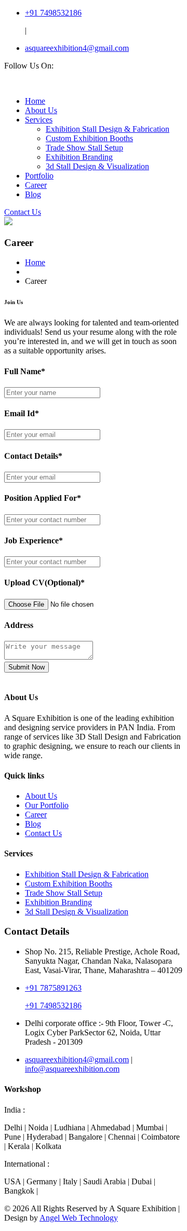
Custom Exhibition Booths (89, 138)
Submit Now (26, 667)
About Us (41, 110)
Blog (33, 194)
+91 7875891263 (53, 987)
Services (38, 119)
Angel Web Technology (78, 1217)
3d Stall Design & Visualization (97, 166)
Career (36, 185)
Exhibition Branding (79, 157)
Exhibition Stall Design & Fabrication (107, 129)
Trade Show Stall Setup (84, 147)
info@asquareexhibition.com (72, 1068)
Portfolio (39, 175)
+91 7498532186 (53, 12)
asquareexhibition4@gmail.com (77, 48)
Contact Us (22, 212)
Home (35, 101)
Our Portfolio (47, 805)
